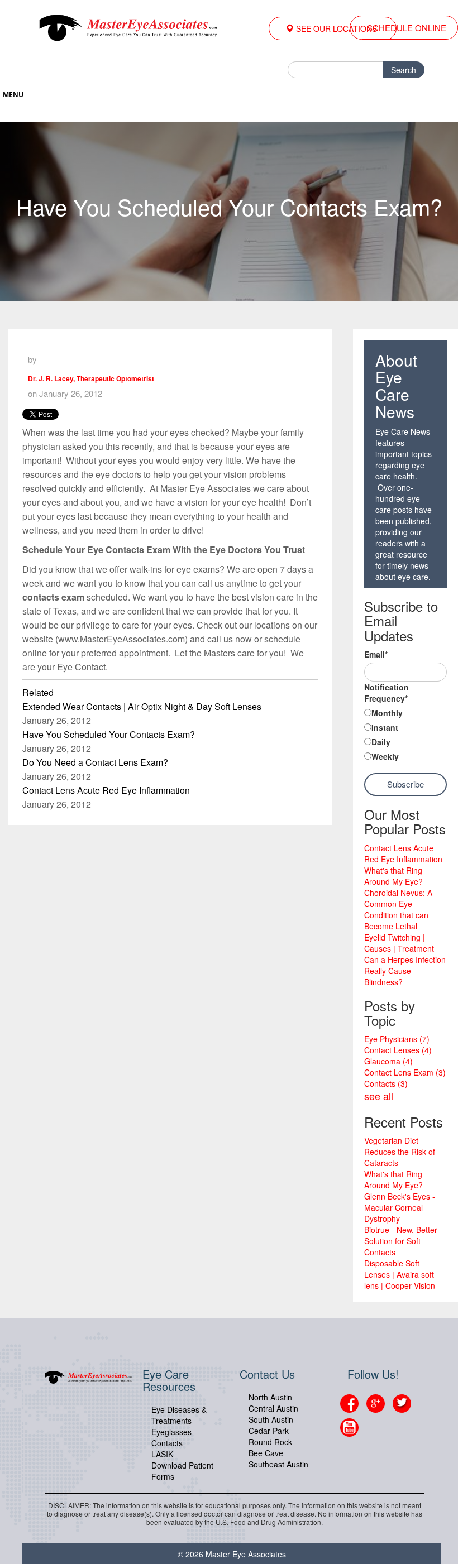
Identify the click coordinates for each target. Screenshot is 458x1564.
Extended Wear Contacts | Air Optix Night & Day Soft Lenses (141, 706)
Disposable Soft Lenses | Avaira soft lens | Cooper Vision (399, 1274)
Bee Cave (266, 1453)
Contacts (386, 1083)
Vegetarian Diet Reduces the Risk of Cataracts (399, 1151)
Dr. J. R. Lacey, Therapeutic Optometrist (91, 378)
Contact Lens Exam (405, 1072)
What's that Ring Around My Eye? (393, 876)
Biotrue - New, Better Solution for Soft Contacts (400, 1241)
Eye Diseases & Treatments (179, 1415)
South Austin (271, 1419)
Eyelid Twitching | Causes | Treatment (399, 943)
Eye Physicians (397, 1038)
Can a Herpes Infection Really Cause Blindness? (405, 970)
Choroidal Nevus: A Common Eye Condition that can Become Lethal (398, 909)
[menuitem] (332, 28)
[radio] (405, 714)
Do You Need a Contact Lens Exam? (95, 762)
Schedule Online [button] (406, 27)
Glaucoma (388, 1061)
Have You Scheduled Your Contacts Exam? (108, 734)
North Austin (270, 1397)
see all (378, 1095)
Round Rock (270, 1441)
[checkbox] (405, 736)
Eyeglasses (171, 1431)
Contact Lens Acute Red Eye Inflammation (106, 790)
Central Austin (273, 1408)
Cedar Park (269, 1430)
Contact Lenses (398, 1050)
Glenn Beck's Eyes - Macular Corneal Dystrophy (399, 1207)
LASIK (162, 1454)
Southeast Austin (278, 1464)
